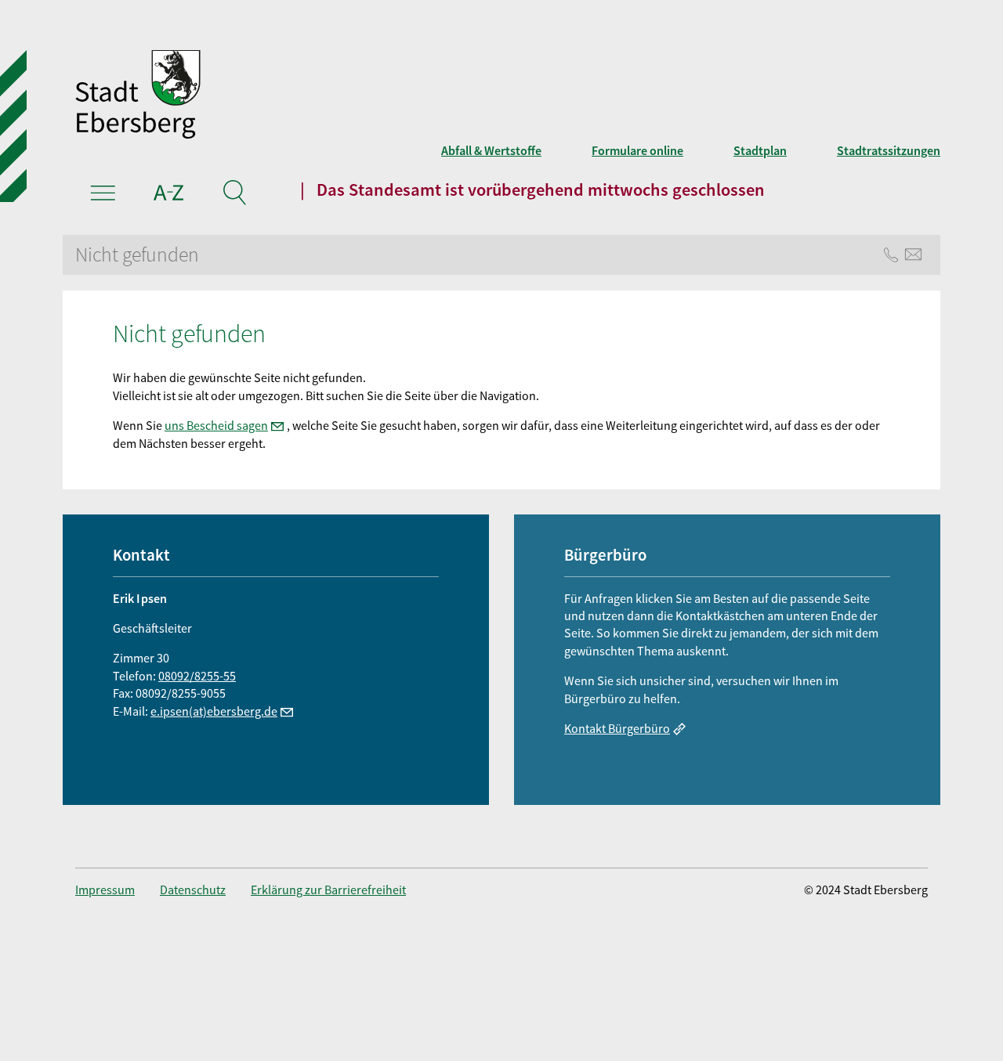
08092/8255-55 (197, 676)
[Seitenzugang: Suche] (234, 195)
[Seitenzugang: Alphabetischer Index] (169, 195)
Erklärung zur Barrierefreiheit (328, 889)
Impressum (105, 889)
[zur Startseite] (326, 96)
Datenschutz (193, 889)
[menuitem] (117, 889)
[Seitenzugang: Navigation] (103, 195)
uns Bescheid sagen (216, 425)
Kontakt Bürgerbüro (617, 728)
